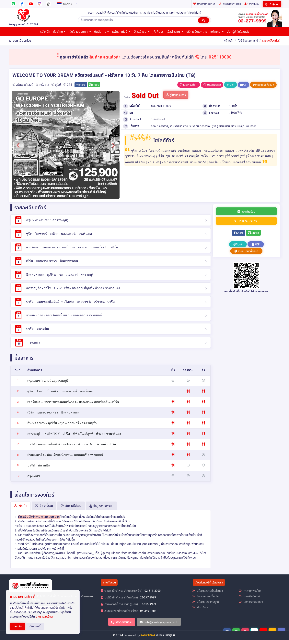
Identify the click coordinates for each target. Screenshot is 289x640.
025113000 (220, 57)
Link (231, 84)
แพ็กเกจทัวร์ (120, 31)
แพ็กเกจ (215, 31)
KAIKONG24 (148, 635)
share (82, 84)
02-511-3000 (152, 590)
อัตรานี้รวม (46, 506)
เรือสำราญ (174, 31)
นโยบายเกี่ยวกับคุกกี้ (207, 601)
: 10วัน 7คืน (235, 112)
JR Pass (158, 31)
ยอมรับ (18, 626)
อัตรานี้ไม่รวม (72, 506)
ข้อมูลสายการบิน (103, 506)
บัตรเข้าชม (140, 31)
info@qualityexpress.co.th (161, 622)
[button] (18, 145)
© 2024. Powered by (127, 635)
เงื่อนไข (22, 506)
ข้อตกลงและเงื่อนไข (207, 596)
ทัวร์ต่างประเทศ (78, 31)
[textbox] (66, 4)
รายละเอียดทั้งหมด (264, 84)
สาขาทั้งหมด (109, 582)
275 (69, 84)
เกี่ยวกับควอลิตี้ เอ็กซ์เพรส (209, 582)
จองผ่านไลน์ (248, 211)
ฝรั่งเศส (44, 84)
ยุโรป (58, 84)
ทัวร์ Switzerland (247, 40)
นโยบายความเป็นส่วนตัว (209, 590)
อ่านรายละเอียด (44, 616)
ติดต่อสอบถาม (124, 622)
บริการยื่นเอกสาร (196, 31)
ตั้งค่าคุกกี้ (34, 626)
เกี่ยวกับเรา (202, 607)
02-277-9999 (148, 597)
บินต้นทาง (100, 31)
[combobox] (66, 3)
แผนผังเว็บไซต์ (251, 596)
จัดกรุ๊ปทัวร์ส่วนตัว (238, 31)
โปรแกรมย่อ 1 (189, 84)
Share (240, 232)
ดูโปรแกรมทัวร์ (177, 95)
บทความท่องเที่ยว (253, 601)
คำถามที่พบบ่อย (252, 590)
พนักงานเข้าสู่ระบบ (166, 635)
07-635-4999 (148, 604)
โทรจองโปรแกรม (249, 221)
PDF (244, 84)
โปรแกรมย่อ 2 (213, 84)
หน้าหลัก (45, 31)
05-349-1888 (148, 610)
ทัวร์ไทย (58, 31)
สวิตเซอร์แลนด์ (24, 84)
